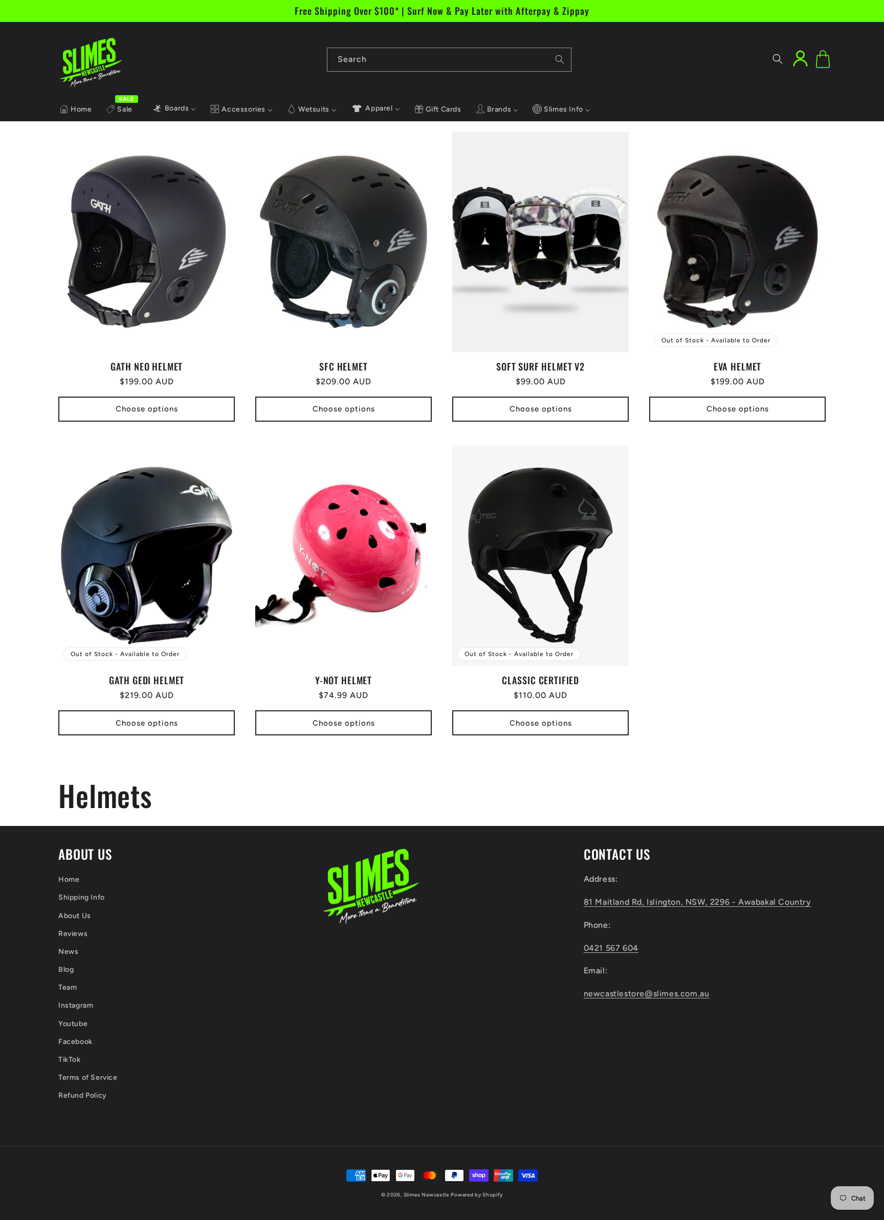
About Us (74, 915)
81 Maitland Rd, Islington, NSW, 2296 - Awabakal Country (697, 902)
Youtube (72, 1023)
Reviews (72, 933)
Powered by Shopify (477, 1194)
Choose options (147, 408)
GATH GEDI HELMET (146, 680)
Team (67, 987)
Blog (66, 969)
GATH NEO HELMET (146, 366)
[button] (777, 59)
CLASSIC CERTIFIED (540, 680)
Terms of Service (88, 1077)
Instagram (75, 1005)
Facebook (75, 1041)
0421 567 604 (611, 948)
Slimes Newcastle (426, 1194)
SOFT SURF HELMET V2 (540, 366)
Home (68, 879)
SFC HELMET (343, 366)
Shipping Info (81, 897)
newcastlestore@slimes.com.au (647, 993)
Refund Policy (82, 1095)
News (68, 951)
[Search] (559, 59)
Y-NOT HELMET (343, 680)
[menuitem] (75, 109)
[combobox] (449, 59)
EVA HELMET (737, 366)
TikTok (69, 1059)
